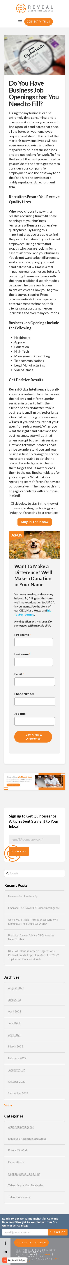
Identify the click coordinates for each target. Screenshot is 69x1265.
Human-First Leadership (23, 896)
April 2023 (14, 1011)
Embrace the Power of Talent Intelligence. (34, 907)
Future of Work (18, 1150)
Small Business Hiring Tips (24, 1173)
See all (8, 1105)
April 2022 (14, 1034)
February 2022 (17, 1058)
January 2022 (16, 1069)
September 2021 (18, 1093)
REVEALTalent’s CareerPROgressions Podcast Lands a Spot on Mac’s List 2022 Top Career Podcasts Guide (33, 955)
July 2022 (14, 1023)
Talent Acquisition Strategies (26, 1185)
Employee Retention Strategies (27, 1138)
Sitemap (44, 1254)
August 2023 (16, 988)
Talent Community (19, 1197)
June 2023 (14, 999)
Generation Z (16, 1162)
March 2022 (15, 1046)
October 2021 (17, 1081)
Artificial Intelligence (21, 1126)
